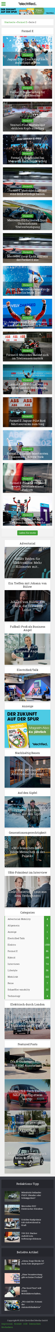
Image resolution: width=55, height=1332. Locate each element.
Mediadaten (7, 1327)
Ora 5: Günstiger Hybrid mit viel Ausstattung (27, 1063)
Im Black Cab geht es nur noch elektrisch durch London (27, 1026)
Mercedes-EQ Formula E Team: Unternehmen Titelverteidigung (27, 223)
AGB (25, 1323)
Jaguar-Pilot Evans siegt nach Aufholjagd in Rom (27, 60)
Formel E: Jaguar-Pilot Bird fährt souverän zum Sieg (27, 422)
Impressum (7, 1323)
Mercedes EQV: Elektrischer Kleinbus (32, 1207)
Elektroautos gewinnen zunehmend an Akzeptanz (27, 1126)
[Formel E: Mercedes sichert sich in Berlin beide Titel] (27, 280)
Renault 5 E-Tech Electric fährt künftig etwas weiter (27, 1095)
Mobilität (27, 1017)
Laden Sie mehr (27, 532)
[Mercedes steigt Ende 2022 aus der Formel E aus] (27, 247)
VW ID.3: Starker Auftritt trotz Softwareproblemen (31, 1236)
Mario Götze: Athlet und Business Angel (27, 649)
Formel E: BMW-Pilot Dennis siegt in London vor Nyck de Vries (27, 387)
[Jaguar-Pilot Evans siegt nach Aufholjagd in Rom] (27, 50)
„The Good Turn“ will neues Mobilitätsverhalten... (31, 1291)
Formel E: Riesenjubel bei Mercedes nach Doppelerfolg (27, 159)
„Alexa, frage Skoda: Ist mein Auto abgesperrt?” (32, 1262)
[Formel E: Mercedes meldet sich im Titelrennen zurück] (27, 346)
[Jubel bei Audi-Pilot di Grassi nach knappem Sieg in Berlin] (27, 313)
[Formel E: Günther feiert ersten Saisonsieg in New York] (27, 444)
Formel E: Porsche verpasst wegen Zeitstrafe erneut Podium (28, 486)
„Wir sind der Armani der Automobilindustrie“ (31, 1304)
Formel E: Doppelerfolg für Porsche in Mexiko (27, 93)
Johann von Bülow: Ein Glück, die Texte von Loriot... (27, 606)
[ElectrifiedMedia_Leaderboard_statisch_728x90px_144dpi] (27, 10)
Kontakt (18, 1323)
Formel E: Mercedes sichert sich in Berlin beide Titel (27, 290)
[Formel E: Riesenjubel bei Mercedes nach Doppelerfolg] (27, 149)
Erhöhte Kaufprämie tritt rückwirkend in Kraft (31, 1222)
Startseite (9, 22)
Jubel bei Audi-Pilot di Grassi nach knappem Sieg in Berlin (27, 323)
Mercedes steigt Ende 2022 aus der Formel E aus (27, 258)
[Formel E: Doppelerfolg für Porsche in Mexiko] (27, 83)
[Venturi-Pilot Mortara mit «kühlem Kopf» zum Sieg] (27, 116)
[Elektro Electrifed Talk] (27, 686)
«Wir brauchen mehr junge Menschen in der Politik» (27, 852)
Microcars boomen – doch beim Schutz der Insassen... (27, 1158)
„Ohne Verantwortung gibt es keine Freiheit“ (32, 1276)
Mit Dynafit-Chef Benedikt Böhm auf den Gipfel (27, 812)
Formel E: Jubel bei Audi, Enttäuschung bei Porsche (27, 520)
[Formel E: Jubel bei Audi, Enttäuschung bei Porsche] (27, 510)
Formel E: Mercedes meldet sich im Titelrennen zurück (27, 356)
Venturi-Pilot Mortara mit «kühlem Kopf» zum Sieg (27, 126)
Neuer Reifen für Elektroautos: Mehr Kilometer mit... (27, 563)
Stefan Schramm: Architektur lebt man (27, 772)
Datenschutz (35, 1323)
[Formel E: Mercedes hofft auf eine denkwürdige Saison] (27, 182)
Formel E (22, 22)
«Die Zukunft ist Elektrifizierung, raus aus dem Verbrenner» (28, 892)
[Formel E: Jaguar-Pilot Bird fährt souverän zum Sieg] (27, 412)
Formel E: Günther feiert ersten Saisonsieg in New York (27, 455)
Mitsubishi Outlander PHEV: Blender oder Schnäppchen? (31, 1195)
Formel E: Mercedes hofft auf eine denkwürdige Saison (28, 192)
